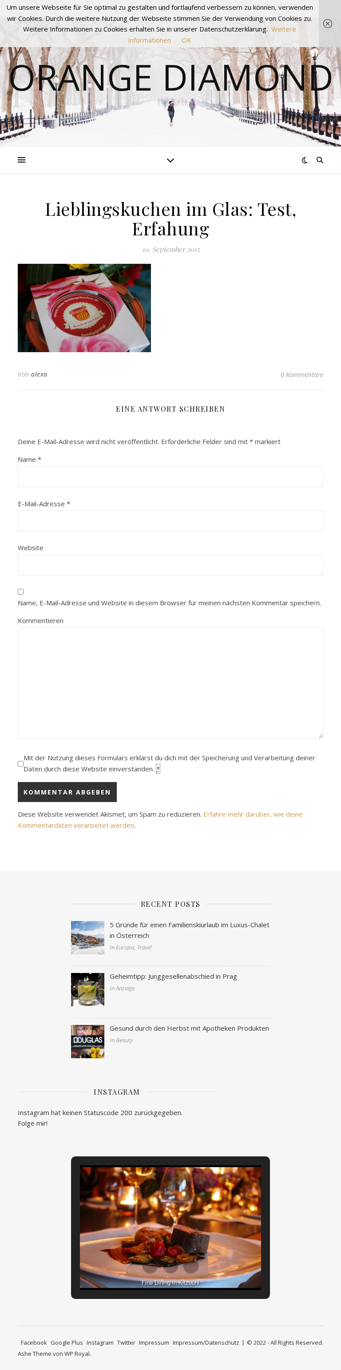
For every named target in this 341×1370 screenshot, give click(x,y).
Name (29, 459)
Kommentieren (40, 620)
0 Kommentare (302, 374)
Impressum (154, 1342)
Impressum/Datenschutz (206, 1342)
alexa (39, 374)
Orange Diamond (170, 77)
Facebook (34, 1342)
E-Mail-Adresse (44, 503)
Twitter (126, 1342)
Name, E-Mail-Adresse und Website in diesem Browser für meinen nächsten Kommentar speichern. (169, 602)
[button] (150, 1266)
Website (31, 547)
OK (186, 40)
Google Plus (67, 1342)
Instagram (100, 1342)
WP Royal (77, 1354)
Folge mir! (33, 1123)
